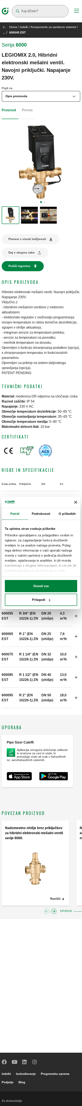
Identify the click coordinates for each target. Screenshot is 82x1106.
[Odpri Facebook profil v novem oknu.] (4, 1061)
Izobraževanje (26, 1073)
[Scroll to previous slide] (46, 911)
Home (13, 27)
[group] (10, 215)
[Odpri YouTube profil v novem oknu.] (14, 1061)
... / (5, 32)
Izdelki (24, 27)
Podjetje (7, 1082)
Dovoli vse (41, 586)
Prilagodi (38, 599)
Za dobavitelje (12, 1100)
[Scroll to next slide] (54, 911)
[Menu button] (76, 11)
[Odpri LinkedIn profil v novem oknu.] (24, 1061)
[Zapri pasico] (75, 502)
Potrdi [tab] (15, 513)
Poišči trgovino (19, 266)
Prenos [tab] (27, 110)
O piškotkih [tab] (67, 513)
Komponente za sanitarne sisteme (53, 27)
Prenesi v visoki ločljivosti (27, 239)
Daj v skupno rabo (21, 252)
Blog (22, 1082)
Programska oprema (55, 1073)
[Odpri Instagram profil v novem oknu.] (34, 1061)
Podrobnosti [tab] (41, 513)
